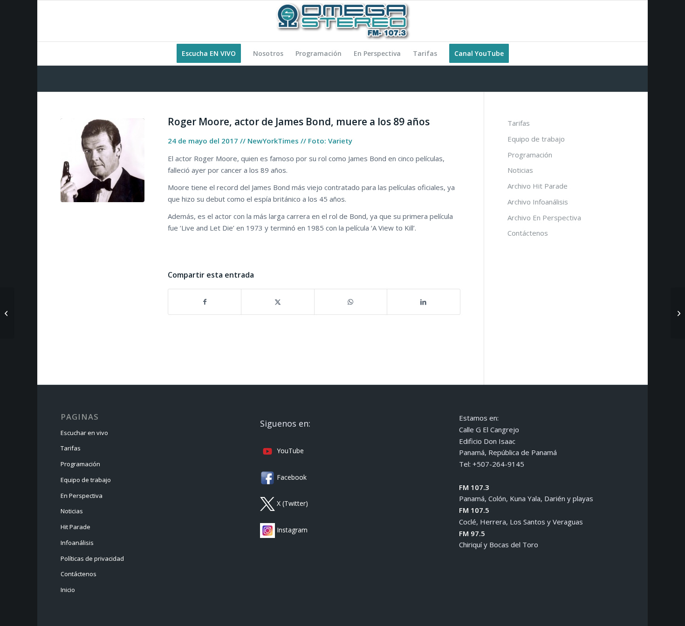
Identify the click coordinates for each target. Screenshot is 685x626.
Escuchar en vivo (84, 433)
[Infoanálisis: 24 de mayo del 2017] (678, 313)
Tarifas (518, 123)
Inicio (68, 589)
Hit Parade (75, 527)
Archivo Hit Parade (537, 186)
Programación (529, 154)
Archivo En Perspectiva (544, 217)
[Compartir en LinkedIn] (423, 302)
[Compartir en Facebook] (204, 302)
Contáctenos (527, 233)
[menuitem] (209, 53)
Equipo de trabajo (536, 138)
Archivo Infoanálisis (537, 201)
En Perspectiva (82, 495)
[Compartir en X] (277, 302)
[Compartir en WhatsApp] (351, 302)
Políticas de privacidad (92, 558)
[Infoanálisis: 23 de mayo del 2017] (7, 313)
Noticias (520, 170)
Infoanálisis (77, 542)
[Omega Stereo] (342, 20)
